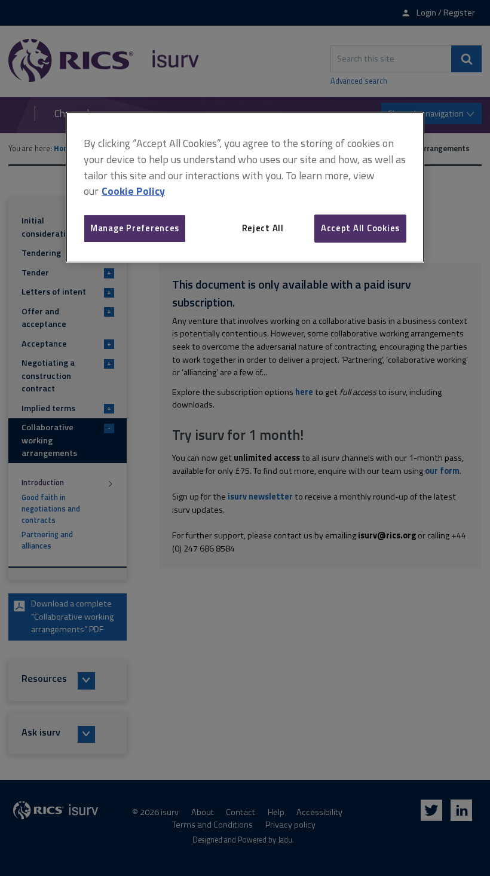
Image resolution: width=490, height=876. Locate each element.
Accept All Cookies (360, 228)
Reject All (263, 228)
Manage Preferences (134, 228)
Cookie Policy (133, 191)
